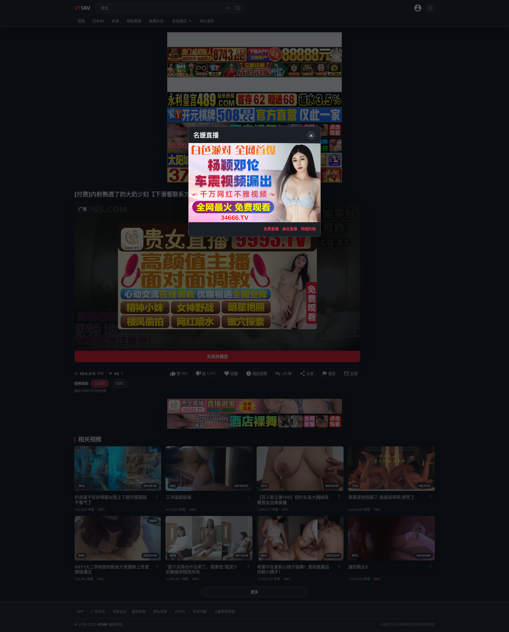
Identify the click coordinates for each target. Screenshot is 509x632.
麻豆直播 (289, 228)
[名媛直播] (254, 316)
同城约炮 (308, 228)
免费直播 (271, 228)
